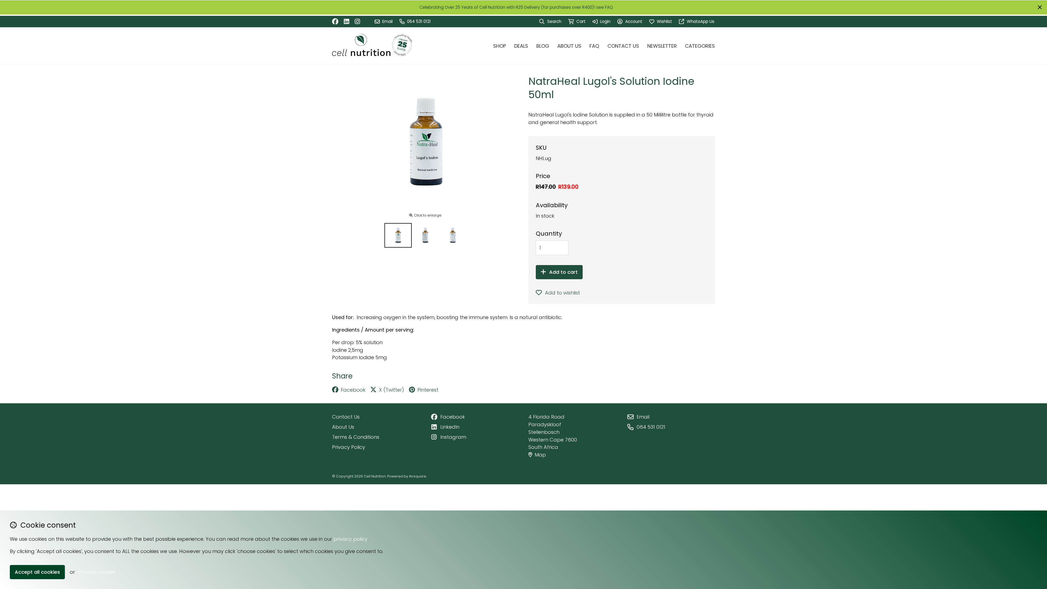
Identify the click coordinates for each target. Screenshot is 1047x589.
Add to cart (563, 272)
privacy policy (350, 539)
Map (540, 454)
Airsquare (417, 476)
